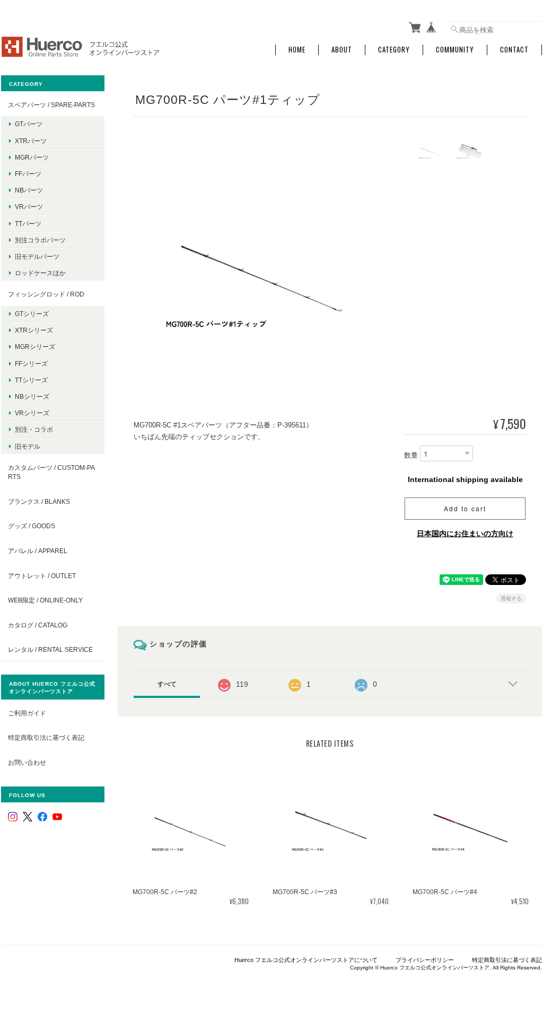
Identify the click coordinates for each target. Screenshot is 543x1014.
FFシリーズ (31, 363)
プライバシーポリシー (425, 960)
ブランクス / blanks (39, 501)
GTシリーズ (32, 313)
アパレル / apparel (37, 550)
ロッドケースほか (40, 272)
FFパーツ (28, 173)
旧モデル (27, 446)
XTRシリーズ (34, 330)
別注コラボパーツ (40, 240)
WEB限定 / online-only (45, 600)
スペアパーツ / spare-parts (51, 104)
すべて (167, 684)
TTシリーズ (31, 380)
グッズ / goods (31, 525)
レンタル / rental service (50, 649)
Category (394, 50)
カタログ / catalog (37, 625)
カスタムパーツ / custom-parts (51, 472)
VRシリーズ (32, 412)
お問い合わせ (27, 762)
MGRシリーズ (35, 346)
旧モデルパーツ (37, 256)
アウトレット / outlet (42, 575)
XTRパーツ (31, 140)
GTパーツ (28, 123)
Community (455, 50)
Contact (514, 50)
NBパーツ (29, 190)
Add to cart (465, 508)
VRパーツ (29, 206)
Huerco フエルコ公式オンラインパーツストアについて (306, 960)
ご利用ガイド (27, 713)
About (341, 50)
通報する (511, 598)
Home (296, 50)
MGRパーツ (32, 157)
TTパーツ (28, 223)
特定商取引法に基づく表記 (46, 737)
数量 (411, 455)
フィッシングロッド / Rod (46, 294)
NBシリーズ (32, 396)
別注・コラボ (34, 429)
